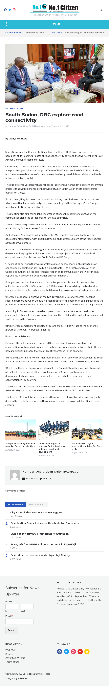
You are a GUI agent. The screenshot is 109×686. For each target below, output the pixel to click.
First (7, 611)
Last (23, 611)
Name (9, 601)
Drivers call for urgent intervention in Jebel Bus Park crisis (87, 446)
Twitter (47, 478)
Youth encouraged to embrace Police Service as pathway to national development (51, 447)
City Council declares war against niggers (36, 512)
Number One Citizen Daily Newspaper (27, 126)
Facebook (31, 478)
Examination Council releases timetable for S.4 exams (44, 523)
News (20, 108)
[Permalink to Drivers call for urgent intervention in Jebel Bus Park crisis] (87, 429)
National (10, 108)
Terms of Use (12, 662)
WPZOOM (22, 678)
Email (9, 616)
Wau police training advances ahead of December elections (20, 445)
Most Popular (37, 504)
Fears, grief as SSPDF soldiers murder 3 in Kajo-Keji (43, 544)
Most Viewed (15, 504)
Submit (12, 630)
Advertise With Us (15, 658)
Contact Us (11, 654)
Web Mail (10, 650)
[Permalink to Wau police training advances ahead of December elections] (20, 429)
